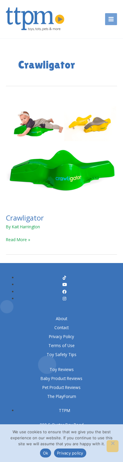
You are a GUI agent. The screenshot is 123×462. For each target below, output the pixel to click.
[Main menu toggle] (111, 19)
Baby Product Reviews (61, 378)
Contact (61, 327)
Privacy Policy (61, 336)
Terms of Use (61, 345)
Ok (45, 453)
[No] (113, 446)
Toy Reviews (62, 369)
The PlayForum (61, 396)
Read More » (18, 239)
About (61, 318)
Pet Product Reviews (61, 387)
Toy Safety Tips (61, 354)
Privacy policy (70, 453)
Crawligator (25, 218)
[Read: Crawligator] (61, 151)
